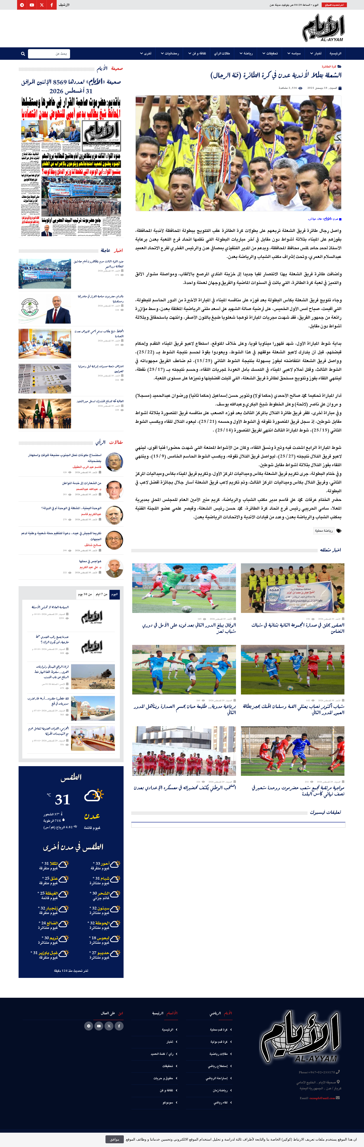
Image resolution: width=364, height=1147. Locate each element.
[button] (335, 53)
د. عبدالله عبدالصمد (88, 489)
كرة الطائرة (329, 66)
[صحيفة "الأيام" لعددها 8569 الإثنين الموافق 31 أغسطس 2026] (71, 166)
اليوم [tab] (114, 594)
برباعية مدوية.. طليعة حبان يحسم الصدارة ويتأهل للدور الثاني (185, 709)
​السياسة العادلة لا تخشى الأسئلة (50, 607)
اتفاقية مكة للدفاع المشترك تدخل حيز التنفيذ (100, 401)
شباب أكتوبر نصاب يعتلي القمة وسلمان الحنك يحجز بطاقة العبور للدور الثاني (293, 709)
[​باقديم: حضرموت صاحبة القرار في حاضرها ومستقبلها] (45, 309)
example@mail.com (322, 1098)
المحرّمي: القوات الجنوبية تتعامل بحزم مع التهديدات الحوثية (48, 731)
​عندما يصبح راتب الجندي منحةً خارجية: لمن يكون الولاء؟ (52, 639)
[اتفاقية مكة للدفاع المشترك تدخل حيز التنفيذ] (45, 413)
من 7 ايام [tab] (101, 594)
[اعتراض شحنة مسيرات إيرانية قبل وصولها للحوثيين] (45, 378)
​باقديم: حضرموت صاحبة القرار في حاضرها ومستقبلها (101, 298)
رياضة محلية (324, 531)
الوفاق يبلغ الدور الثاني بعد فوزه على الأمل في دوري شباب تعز (189, 628)
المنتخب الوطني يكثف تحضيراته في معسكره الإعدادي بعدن (185, 788)
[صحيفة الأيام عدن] (323, 28)
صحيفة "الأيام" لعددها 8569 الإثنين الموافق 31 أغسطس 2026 (71, 86)
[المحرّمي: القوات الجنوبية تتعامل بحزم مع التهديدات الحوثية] (93, 738)
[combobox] (49, 54)
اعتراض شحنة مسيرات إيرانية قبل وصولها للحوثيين (101, 368)
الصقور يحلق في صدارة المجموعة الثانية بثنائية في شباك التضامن (298, 628)
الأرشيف (64, 5)
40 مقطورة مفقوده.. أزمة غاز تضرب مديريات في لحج (48, 701)
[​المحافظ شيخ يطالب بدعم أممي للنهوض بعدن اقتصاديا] (45, 344)
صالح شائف (92, 545)
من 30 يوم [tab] (85, 594)
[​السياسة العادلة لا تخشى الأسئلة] (93, 617)
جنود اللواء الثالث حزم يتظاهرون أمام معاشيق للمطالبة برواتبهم (99, 264)
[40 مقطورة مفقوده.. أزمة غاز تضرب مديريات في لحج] (93, 708)
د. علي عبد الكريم (90, 567)
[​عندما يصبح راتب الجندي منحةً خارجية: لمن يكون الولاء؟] (93, 646)
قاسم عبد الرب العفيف (87, 467)
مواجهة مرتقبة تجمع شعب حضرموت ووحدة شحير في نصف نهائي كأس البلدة (298, 791)
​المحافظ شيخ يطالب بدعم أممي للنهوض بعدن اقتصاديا (99, 333)
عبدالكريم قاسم (91, 514)
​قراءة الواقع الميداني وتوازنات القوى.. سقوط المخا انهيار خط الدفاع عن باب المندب (51, 672)
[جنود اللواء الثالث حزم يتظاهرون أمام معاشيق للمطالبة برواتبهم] (45, 274)
